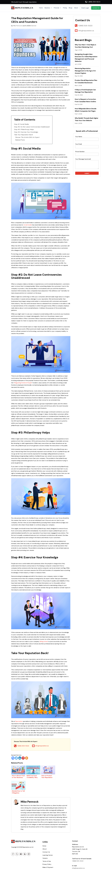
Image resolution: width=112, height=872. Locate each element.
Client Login (85, 8)
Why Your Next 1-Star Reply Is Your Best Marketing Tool (85, 46)
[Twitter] (16, 758)
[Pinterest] (23, 758)
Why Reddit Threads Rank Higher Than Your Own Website (86, 119)
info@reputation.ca (42, 746)
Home (41, 8)
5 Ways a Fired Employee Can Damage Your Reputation (85, 91)
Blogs (70, 8)
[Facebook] (12, 758)
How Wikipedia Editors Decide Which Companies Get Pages (85, 110)
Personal (56, 8)
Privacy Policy (47, 864)
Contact (75, 841)
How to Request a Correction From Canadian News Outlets (85, 100)
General (33, 26)
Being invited (44, 641)
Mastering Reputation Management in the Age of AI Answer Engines (85, 70)
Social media (28, 225)
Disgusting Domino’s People (23, 383)
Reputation (18, 721)
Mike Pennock (17, 26)
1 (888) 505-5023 (93, 2)
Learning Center (48, 855)
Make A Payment (48, 867)
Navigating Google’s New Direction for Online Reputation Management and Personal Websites (86, 57)
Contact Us (96, 8)
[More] (26, 758)
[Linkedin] (19, 758)
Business (47, 8)
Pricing (65, 8)
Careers (45, 858)
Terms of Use (47, 861)
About (76, 8)
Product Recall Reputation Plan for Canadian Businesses (86, 81)
